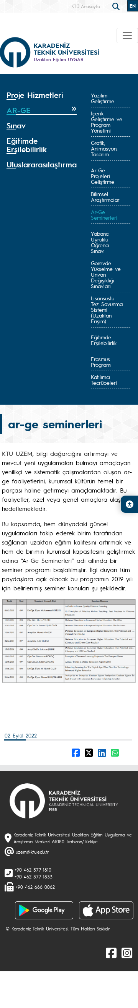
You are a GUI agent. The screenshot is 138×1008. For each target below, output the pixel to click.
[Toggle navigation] (127, 35)
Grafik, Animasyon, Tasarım (104, 148)
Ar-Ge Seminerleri (104, 214)
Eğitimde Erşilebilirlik (104, 340)
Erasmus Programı (101, 361)
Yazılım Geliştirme (102, 98)
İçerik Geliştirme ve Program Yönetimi (106, 122)
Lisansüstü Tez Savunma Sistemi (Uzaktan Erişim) (107, 309)
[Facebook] (111, 953)
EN (133, 6)
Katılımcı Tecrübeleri (104, 379)
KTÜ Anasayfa (85, 6)
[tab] (41, 95)
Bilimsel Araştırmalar (105, 196)
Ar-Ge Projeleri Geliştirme (102, 176)
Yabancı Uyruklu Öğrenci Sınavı (100, 242)
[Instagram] (127, 953)
